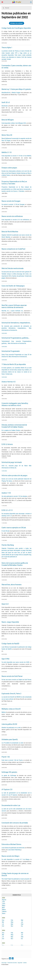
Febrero (4, 911)
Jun (22, 922)
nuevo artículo (9, 699)
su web (18, 727)
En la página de (6, 430)
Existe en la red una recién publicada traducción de (16, 479)
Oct (3, 926)
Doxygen (22, 204)
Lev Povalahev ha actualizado (10, 743)
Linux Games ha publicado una (10, 847)
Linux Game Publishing (14, 850)
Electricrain (5, 106)
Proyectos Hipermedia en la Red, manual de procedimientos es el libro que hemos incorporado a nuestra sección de (16, 189)
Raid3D (10, 649)
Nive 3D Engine (6, 140)
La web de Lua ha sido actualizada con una (15, 809)
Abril (3, 907)
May (12, 922)
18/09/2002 (4, 333)
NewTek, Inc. (5, 311)
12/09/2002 (4, 470)
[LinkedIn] (10, 958)
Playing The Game (7, 481)
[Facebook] (12, 958)
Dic (22, 926)
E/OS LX (9, 516)
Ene (3, 920)
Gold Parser (27, 679)
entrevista (21, 847)
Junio (3, 903)
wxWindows (26, 219)
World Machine (6, 237)
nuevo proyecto (25, 879)
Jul (3, 924)
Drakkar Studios (15, 430)
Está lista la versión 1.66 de (10, 760)
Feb (12, 920)
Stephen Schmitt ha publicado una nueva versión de (16, 235)
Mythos (4, 712)
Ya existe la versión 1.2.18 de (11, 204)
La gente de (6, 775)
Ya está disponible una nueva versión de (14, 662)
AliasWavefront (6, 92)
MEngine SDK (22, 123)
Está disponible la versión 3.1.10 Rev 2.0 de (14, 156)
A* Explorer (14, 795)
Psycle (21, 760)
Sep (22, 924)
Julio (3, 901)
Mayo (3, 905)
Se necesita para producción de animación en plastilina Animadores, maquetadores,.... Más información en (16, 328)
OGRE (27, 662)
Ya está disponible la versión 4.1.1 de (13, 859)
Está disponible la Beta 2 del (10, 123)
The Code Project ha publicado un (11, 879)
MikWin (29, 156)
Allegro (27, 859)
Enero (3, 913)
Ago (12, 924)
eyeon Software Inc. (17, 311)
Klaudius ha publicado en (9, 727)
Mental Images (16, 92)
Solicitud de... (14, 330)
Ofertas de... (13, 468)
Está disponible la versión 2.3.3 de (12, 219)
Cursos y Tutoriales (18, 191)
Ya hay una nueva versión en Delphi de (13, 679)
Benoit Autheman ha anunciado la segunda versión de (16, 138)
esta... (11, 374)
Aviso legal (4, 962)
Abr (3, 922)
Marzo (4, 909)
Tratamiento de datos (12, 962)
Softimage (13, 775)
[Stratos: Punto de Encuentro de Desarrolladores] (16, 3)
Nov (12, 926)
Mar (22, 920)
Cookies (25, 962)
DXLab (7, 531)
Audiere (25, 496)
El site (3, 531)
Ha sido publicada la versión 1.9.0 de (12, 496)
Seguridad (20, 962)
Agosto (4, 899)
